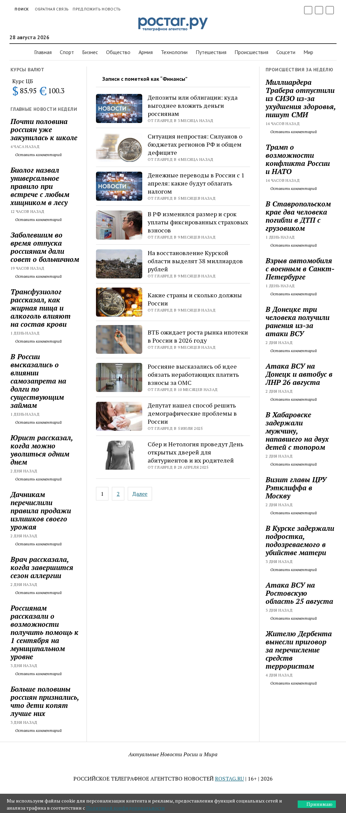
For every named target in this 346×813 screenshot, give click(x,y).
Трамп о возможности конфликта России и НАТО (298, 159)
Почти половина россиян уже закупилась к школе (43, 129)
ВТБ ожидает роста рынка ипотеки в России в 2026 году (198, 336)
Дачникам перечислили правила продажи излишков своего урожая (40, 510)
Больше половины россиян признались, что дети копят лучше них (44, 701)
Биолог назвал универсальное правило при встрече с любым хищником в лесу (39, 186)
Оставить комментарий (38, 154)
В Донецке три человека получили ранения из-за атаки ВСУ (297, 321)
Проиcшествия (251, 52)
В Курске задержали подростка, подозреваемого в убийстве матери (300, 540)
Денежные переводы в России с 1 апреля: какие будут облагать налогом (196, 183)
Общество (118, 52)
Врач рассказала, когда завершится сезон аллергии (41, 567)
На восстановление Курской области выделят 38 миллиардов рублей (195, 261)
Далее (139, 493)
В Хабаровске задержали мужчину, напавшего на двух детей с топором (297, 431)
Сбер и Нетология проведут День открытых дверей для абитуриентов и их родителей (195, 452)
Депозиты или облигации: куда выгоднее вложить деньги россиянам (193, 105)
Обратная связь (52, 8)
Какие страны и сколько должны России (195, 299)
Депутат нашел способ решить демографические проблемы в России (192, 413)
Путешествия (211, 52)
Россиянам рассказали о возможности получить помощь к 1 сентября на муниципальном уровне (44, 632)
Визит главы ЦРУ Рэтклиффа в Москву (296, 487)
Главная (43, 52)
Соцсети (285, 52)
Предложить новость (97, 8)
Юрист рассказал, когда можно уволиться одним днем (41, 450)
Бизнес (90, 52)
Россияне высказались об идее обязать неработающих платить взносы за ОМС (193, 374)
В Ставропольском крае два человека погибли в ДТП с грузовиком (298, 216)
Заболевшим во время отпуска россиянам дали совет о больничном (44, 247)
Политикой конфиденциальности (125, 808)
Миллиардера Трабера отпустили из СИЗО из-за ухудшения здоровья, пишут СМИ (301, 98)
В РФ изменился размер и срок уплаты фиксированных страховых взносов (198, 222)
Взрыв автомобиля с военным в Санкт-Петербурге (300, 268)
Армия (146, 52)
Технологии (174, 52)
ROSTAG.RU (229, 778)
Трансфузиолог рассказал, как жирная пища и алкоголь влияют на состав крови (40, 308)
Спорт (67, 52)
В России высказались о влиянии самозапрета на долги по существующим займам (38, 380)
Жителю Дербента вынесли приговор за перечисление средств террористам (299, 650)
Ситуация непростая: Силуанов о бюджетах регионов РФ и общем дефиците (195, 144)
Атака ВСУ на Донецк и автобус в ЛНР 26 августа (299, 374)
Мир (308, 52)
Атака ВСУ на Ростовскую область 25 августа (299, 593)
